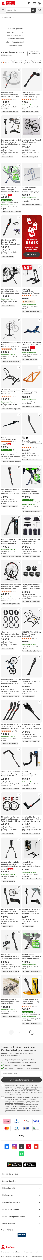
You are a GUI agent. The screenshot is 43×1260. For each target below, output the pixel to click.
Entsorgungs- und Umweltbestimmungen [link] (14, 1256)
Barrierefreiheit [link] (37, 1256)
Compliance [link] (16, 1252)
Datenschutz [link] (28, 1252)
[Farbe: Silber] (23, 437)
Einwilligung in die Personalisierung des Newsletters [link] (22, 1102)
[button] (7, 62)
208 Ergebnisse (6, 55)
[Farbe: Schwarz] (26, 437)
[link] (29, 3)
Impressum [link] (5, 1252)
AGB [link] (37, 1252)
